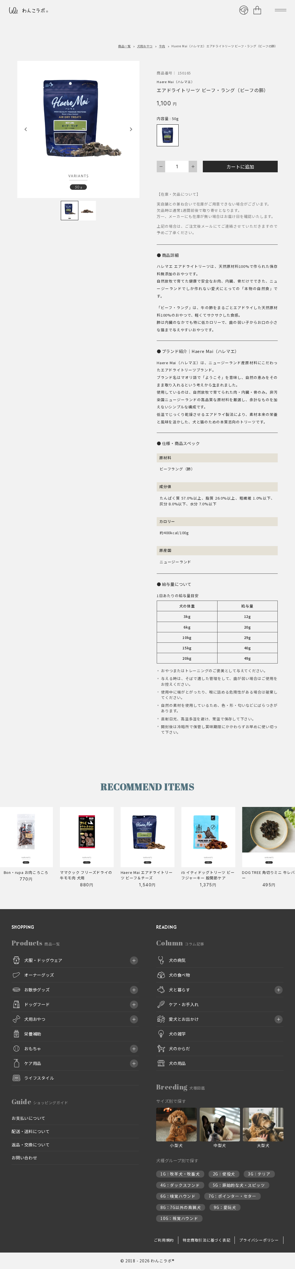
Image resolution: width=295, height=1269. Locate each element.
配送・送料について (31, 1131)
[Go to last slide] (26, 129)
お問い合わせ (24, 1157)
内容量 (163, 118)
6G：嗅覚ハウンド (178, 1196)
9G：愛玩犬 (225, 1207)
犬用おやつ (145, 46)
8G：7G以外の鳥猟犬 (180, 1207)
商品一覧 (124, 46)
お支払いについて (29, 1118)
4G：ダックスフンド (180, 1185)
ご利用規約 (164, 1240)
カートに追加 (240, 166)
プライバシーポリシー (259, 1240)
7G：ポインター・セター (232, 1196)
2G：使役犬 (224, 1174)
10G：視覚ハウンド (179, 1218)
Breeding (180, 1087)
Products (36, 942)
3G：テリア (259, 1174)
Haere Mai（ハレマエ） (175, 81)
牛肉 (162, 46)
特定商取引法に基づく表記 (206, 1240)
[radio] (168, 135)
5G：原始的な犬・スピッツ (239, 1185)
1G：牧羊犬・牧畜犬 (180, 1174)
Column (180, 942)
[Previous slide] (12, 849)
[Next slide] (130, 129)
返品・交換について (31, 1144)
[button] (69, 210)
